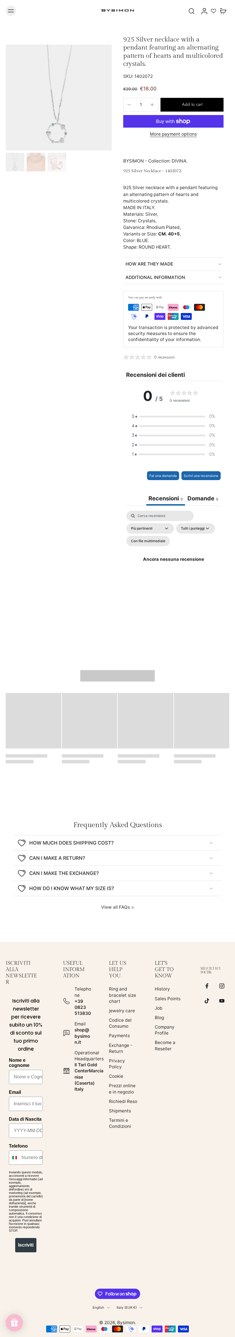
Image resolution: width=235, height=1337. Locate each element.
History (162, 989)
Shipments (120, 1111)
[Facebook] (207, 986)
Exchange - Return (120, 1048)
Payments (119, 1035)
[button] (192, 104)
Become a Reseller (165, 1045)
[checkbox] (148, 541)
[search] (191, 11)
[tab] (203, 499)
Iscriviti (26, 1245)
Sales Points (168, 998)
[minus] (129, 104)
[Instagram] (222, 986)
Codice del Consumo (120, 1023)
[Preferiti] (213, 11)
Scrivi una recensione (201, 476)
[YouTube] (222, 1001)
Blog (159, 1017)
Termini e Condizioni (120, 1123)
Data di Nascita (25, 1119)
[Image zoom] (59, 97)
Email (15, 1092)
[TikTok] (207, 1001)
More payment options (173, 134)
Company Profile (165, 1030)
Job (158, 1008)
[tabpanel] (173, 566)
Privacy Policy (117, 1063)
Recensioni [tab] (165, 498)
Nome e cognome (19, 1063)
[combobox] (14, 1157)
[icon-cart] (223, 11)
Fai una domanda (163, 476)
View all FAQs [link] (115, 907)
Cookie (116, 1076)
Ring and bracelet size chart (122, 995)
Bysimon (126, 1322)
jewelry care (122, 1010)
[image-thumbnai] (15, 162)
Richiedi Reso (123, 1101)
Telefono (18, 1146)
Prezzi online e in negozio (122, 1088)
